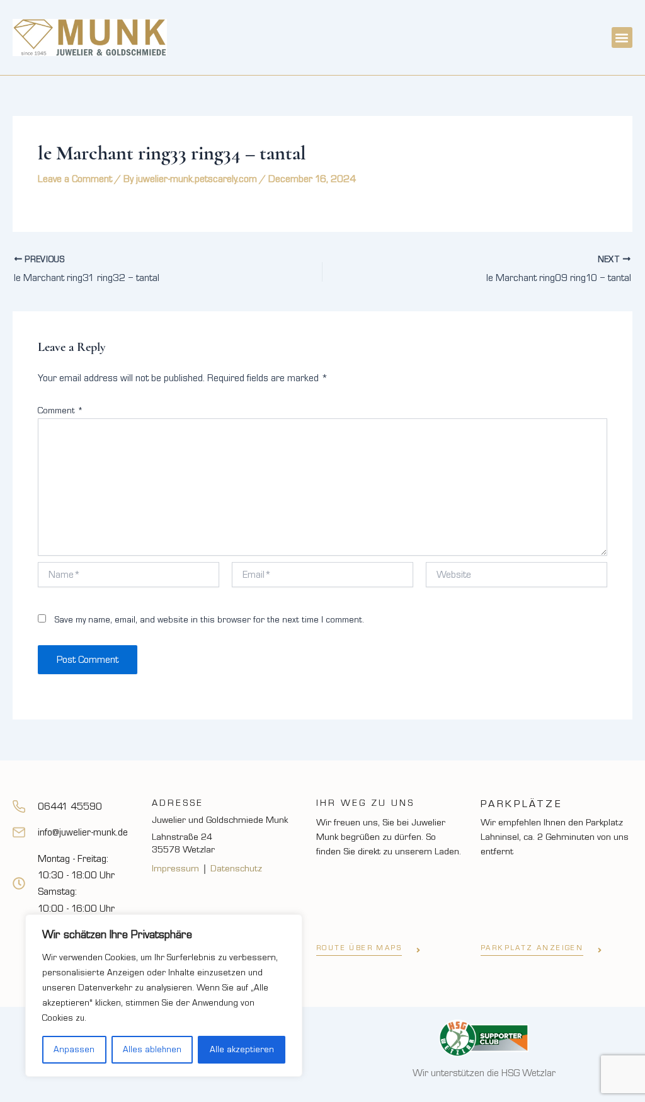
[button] (622, 37)
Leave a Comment (75, 179)
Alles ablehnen (152, 1050)
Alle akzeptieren (242, 1050)
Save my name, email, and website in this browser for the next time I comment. (209, 620)
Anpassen (74, 1050)
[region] (163, 995)
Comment (60, 411)
